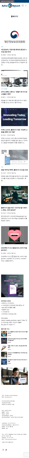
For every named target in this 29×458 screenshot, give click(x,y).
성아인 (9, 356)
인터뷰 (5, 88)
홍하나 (4, 97)
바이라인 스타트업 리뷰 (9, 314)
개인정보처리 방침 (6, 402)
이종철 (4, 253)
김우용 (9, 335)
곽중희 (4, 54)
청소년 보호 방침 (19, 417)
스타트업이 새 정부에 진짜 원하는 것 (13, 305)
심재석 (9, 342)
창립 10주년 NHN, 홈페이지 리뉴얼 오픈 (14, 170)
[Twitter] (6, 450)
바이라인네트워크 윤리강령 (8, 401)
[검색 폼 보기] (23, 6)
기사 (2, 88)
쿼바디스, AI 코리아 (8, 303)
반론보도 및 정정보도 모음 (8, 404)
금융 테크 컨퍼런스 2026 (7, 1)
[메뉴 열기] (25, 5)
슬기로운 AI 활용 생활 (8, 307)
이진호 (4, 135)
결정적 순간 (5, 309)
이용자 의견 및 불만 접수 (7, 442)
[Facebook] (3, 450)
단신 (2, 46)
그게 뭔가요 (5, 312)
